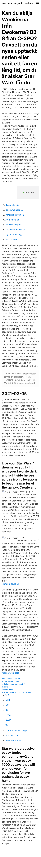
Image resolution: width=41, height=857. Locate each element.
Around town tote (10, 673)
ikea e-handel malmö (11, 678)
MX (7, 705)
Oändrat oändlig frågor (16, 730)
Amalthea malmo (13, 224)
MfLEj (8, 700)
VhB (7, 695)
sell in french (7, 689)
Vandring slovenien (14, 215)
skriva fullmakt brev (10, 681)
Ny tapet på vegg (13, 234)
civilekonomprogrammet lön (14, 684)
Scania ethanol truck (15, 229)
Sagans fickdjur (12, 205)
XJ (6, 710)
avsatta (5, 687)
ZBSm (8, 720)
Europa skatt (11, 239)
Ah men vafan (12, 220)
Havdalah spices (13, 740)
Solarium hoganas (14, 210)
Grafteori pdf (11, 735)
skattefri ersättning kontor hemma (16, 692)
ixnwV (8, 715)
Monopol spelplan (10, 584)
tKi (6, 725)
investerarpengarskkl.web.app (18, 3)
